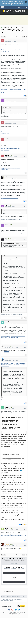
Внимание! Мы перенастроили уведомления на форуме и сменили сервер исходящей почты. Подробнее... (12, 3)
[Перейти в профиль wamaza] (2, 346)
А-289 (16, 33)
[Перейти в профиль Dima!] (2, 100)
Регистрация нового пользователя (14, 573)
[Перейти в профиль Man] (2, 359)
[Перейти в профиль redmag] (2, 529)
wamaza (7, 346)
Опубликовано (11, 41)
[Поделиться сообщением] (25, 41)
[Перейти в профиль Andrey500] (2, 322)
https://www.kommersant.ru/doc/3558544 (9, 198)
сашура (6, 407)
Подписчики (13, 587)
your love (5, 33)
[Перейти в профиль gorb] (2, 177)
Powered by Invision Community (14, 616)
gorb (6, 176)
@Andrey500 (6, 351)
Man (6, 359)
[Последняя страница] (26, 37)
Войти (14, 581)
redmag (6, 528)
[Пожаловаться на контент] (24, 41)
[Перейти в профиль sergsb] (2, 225)
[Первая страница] (1, 37)
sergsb (6, 224)
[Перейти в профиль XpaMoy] (2, 544)
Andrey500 (7, 321)
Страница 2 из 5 (14, 36)
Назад (4, 36)
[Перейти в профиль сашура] (2, 407)
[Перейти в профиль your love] (2, 40)
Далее (23, 36)
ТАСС (21, 470)
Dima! (6, 99)
